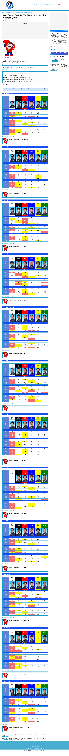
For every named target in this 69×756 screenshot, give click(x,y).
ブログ (59, 4)
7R (6, 89)
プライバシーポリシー (35, 750)
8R (13, 89)
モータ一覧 (43, 4)
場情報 (50, 4)
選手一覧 (35, 4)
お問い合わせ (36, 746)
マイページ (62, 4)
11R (36, 89)
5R (36, 88)
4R (28, 88)
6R (44, 88)
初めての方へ (53, 46)
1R (6, 88)
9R (21, 89)
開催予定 (47, 4)
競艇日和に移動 (6, 736)
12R (44, 89)
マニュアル (32, 746)
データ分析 (39, 4)
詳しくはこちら (55, 61)
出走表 (32, 4)
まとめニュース (54, 4)
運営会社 (25, 750)
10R (29, 89)
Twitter (5, 739)
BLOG (6, 12)
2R (13, 88)
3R (21, 88)
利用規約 (29, 750)
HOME (3, 12)
